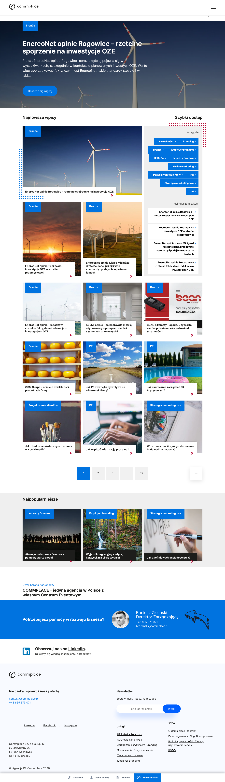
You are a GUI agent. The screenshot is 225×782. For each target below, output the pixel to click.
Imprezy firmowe (183, 158)
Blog (192, 736)
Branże (30, 25)
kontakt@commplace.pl (24, 698)
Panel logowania (178, 736)
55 (141, 473)
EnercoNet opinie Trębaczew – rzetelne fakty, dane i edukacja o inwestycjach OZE (174, 266)
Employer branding (182, 149)
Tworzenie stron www (130, 755)
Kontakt (191, 730)
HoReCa (159, 158)
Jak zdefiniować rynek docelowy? (168, 557)
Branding (188, 141)
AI (192, 191)
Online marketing (183, 166)
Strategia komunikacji (130, 739)
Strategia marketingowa (179, 183)
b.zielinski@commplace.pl (152, 626)
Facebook (49, 725)
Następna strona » (196, 473)
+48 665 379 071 (147, 622)
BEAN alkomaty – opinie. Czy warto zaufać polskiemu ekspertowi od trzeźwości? (169, 328)
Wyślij (171, 708)
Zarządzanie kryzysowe (131, 744)
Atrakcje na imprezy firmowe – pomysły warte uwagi (44, 556)
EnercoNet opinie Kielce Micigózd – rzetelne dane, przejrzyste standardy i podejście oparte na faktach (108, 267)
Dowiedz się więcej (40, 91)
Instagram (70, 725)
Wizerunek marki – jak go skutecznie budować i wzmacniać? (170, 447)
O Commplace (176, 730)
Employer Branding (128, 760)
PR (192, 174)
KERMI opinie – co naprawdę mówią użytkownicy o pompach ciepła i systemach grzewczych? (109, 328)
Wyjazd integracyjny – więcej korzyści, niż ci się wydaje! (104, 556)
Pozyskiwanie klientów (167, 174)
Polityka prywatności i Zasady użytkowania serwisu (186, 743)
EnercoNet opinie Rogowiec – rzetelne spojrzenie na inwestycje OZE (82, 47)
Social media (124, 750)
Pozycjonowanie (143, 750)
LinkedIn (76, 648)
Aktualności (166, 141)
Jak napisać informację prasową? (107, 449)
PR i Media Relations (129, 734)
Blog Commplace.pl (24, 7)
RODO (172, 750)
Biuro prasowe (204, 736)
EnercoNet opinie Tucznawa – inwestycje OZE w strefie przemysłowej (44, 269)
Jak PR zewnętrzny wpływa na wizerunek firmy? (105, 388)
